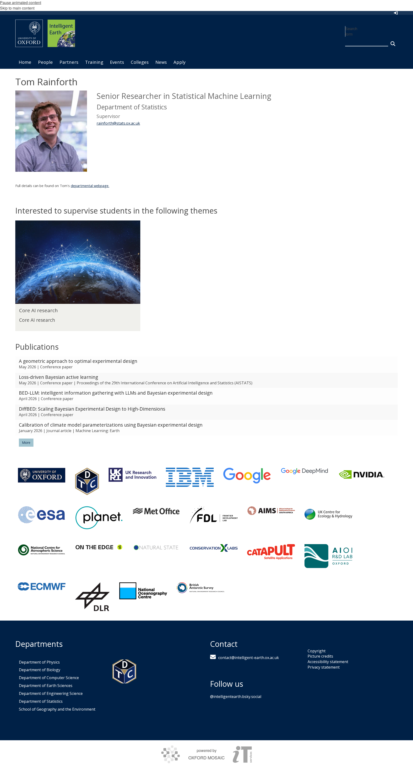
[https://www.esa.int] (41, 515)
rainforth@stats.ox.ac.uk (118, 123)
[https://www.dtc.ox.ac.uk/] (87, 481)
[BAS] (200, 587)
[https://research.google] (247, 476)
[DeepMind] (304, 471)
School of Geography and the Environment (57, 709)
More (26, 442)
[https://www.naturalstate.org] (156, 547)
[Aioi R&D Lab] (328, 556)
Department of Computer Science (49, 677)
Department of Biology (39, 669)
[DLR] (92, 596)
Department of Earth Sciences (45, 685)
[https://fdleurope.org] (214, 515)
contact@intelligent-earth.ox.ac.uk (248, 657)
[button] (206, 364)
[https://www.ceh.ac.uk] (328, 514)
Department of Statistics (41, 701)
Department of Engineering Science (51, 693)
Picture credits (320, 656)
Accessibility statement (328, 661)
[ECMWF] (41, 586)
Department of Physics (39, 662)
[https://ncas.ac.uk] (41, 550)
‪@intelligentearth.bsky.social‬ (235, 696)
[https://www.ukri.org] (132, 475)
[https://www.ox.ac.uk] (41, 475)
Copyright (317, 651)
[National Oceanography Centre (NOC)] (143, 590)
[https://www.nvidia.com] (362, 474)
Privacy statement (324, 667)
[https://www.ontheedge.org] (99, 547)
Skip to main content (17, 8)
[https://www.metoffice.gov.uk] (156, 511)
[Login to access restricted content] (396, 13)
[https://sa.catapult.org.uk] (271, 552)
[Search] (393, 41)
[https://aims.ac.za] (271, 510)
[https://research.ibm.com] (190, 477)
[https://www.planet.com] (99, 518)
